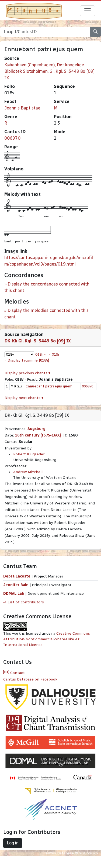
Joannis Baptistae (22, 108)
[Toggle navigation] (87, 10)
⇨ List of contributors (23, 602)
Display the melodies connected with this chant (46, 313)
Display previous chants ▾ (27, 373)
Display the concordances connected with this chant (46, 287)
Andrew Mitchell (28, 472)
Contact (17, 673)
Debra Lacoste (16, 576)
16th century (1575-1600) (38, 435)
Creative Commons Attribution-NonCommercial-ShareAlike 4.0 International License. (46, 639)
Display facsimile (28, 360)
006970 (12, 138)
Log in (13, 842)
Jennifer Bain (16, 585)
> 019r (54, 354)
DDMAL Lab (13, 593)
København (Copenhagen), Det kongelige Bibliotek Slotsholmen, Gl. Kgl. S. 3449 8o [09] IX (49, 71)
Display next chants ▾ (24, 398)
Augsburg (36, 429)
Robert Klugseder (29, 454)
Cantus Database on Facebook (30, 679)
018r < (40, 354)
